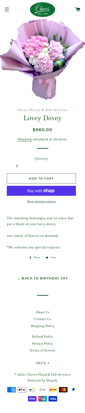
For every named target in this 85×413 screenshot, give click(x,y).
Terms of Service (43, 350)
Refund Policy (42, 336)
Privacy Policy (42, 343)
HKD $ (40, 363)
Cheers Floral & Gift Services (48, 374)
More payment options (41, 201)
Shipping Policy (42, 326)
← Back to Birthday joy (42, 278)
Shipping (25, 139)
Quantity (41, 158)
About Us (42, 312)
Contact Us (42, 319)
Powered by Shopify (43, 380)
